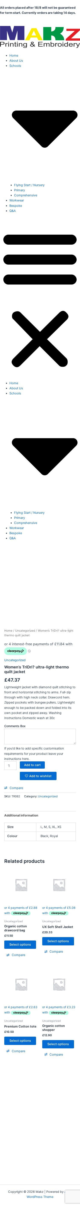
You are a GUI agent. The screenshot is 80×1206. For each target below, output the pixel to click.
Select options (20, 944)
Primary (19, 190)
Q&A (12, 211)
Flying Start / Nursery (29, 185)
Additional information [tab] (21, 815)
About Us (16, 61)
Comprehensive (25, 195)
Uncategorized (25, 630)
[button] (40, 299)
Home (13, 55)
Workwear (16, 200)
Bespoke (15, 206)
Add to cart (32, 765)
